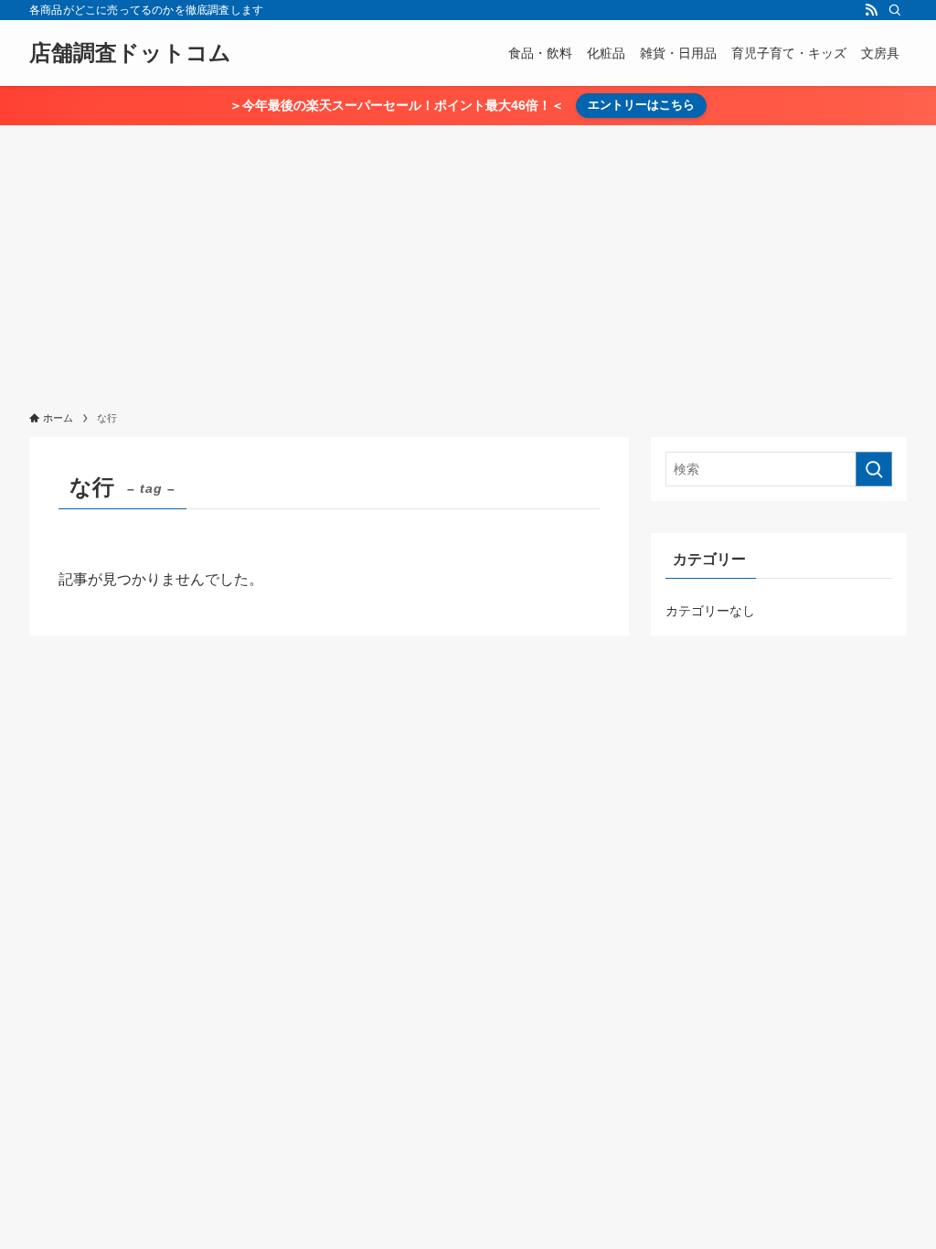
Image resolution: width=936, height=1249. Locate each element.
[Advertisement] (468, 262)
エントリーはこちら (641, 105)
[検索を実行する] (874, 469)
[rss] (871, 10)
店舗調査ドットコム (130, 53)
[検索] (895, 10)
